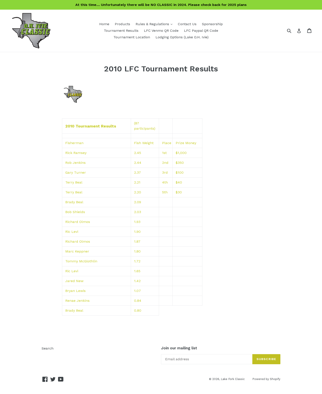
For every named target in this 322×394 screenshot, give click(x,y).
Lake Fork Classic (233, 379)
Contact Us (187, 24)
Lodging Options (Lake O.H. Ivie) (182, 37)
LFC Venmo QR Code (161, 30)
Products (122, 24)
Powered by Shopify (266, 379)
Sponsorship (212, 24)
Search (47, 348)
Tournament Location (131, 37)
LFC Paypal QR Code (201, 30)
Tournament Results (121, 30)
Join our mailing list (179, 348)
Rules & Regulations (155, 24)
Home (104, 24)
